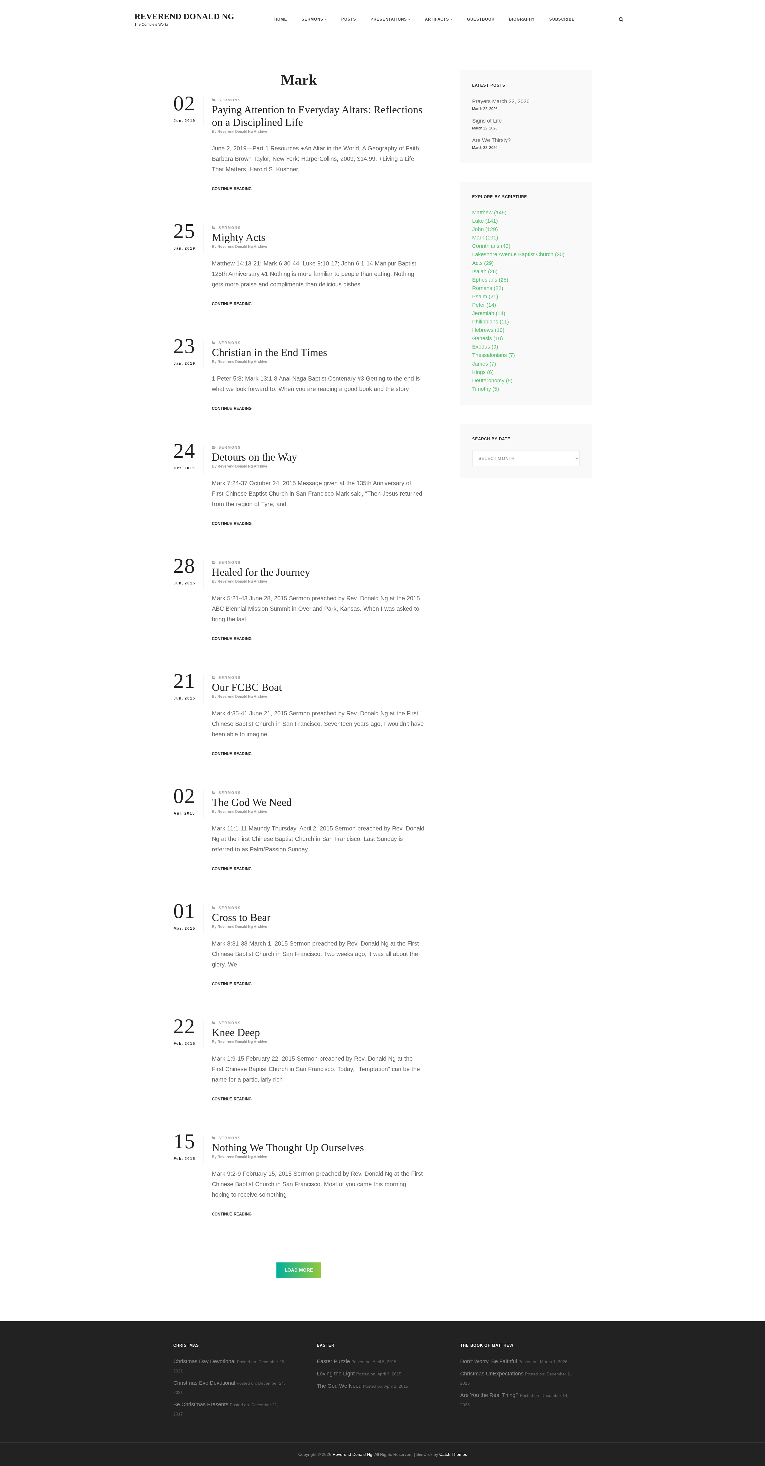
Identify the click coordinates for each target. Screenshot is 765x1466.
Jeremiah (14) (488, 313)
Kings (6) (483, 372)
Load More (299, 1270)
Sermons (312, 19)
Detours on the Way (254, 457)
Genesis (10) (487, 338)
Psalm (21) (485, 297)
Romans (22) (487, 288)
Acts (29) (483, 263)
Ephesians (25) (490, 280)
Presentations (389, 19)
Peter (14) (484, 305)
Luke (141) (485, 221)
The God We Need (252, 802)
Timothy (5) (485, 389)
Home (280, 19)
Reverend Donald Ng (184, 16)
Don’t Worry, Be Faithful (488, 1361)
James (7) (484, 364)
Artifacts (437, 19)
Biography (522, 19)
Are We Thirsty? (491, 140)
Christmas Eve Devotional (204, 1383)
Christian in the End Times (269, 352)
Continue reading (232, 189)
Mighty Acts (238, 237)
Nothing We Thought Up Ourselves (288, 1148)
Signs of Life (487, 121)
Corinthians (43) (491, 246)
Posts (348, 19)
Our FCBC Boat (247, 687)
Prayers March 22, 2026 (501, 101)
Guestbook (481, 19)
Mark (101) (485, 238)
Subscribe (562, 19)
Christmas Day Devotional (204, 1361)
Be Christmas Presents (200, 1404)
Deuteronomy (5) (492, 381)
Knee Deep (236, 1033)
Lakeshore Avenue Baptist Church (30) (518, 254)
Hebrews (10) (488, 330)
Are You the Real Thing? (489, 1395)
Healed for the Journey (261, 572)
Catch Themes (453, 1454)
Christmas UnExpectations (492, 1374)
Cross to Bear (241, 917)
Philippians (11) (490, 322)
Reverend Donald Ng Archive (242, 131)
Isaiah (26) (485, 271)
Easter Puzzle (333, 1361)
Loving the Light (336, 1374)
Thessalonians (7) (493, 355)
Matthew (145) (489, 213)
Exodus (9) (485, 347)
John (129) (485, 229)
